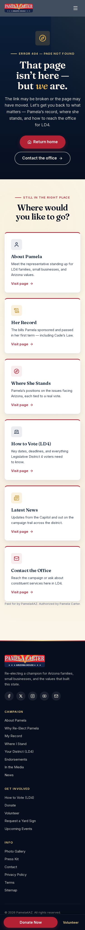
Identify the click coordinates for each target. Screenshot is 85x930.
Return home (45, 142)
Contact (11, 867)
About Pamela (15, 720)
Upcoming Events (18, 829)
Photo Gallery (15, 851)
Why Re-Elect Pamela (22, 728)
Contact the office (39, 158)
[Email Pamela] (56, 696)
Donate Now (31, 922)
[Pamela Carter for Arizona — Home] (19, 8)
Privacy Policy (16, 874)
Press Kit (12, 859)
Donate (10, 805)
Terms (10, 882)
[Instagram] (32, 696)
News (9, 775)
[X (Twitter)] (20, 696)
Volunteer (12, 813)
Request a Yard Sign (20, 821)
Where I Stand (16, 744)
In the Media (14, 767)
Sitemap (11, 890)
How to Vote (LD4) (19, 797)
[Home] (42, 661)
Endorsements (16, 759)
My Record (13, 736)
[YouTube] (44, 696)
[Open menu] (75, 8)
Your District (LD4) (19, 751)
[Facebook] (9, 696)
